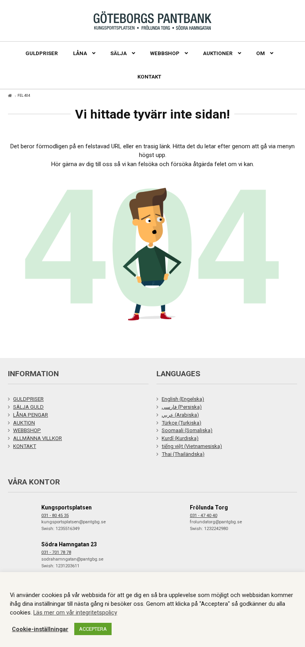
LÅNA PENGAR (30, 415)
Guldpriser (41, 53)
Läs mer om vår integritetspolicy (75, 612)
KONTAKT (24, 446)
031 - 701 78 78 (56, 552)
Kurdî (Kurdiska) (180, 438)
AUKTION (24, 423)
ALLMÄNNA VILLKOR (37, 438)
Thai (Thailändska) (183, 454)
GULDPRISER (28, 399)
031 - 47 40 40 (203, 515)
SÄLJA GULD (28, 407)
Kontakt (149, 77)
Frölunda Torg (209, 507)
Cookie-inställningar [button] (40, 629)
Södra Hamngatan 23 (69, 544)
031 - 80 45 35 (55, 515)
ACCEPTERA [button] (93, 629)
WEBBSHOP (27, 430)
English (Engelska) (183, 399)
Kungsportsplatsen (66, 507)
